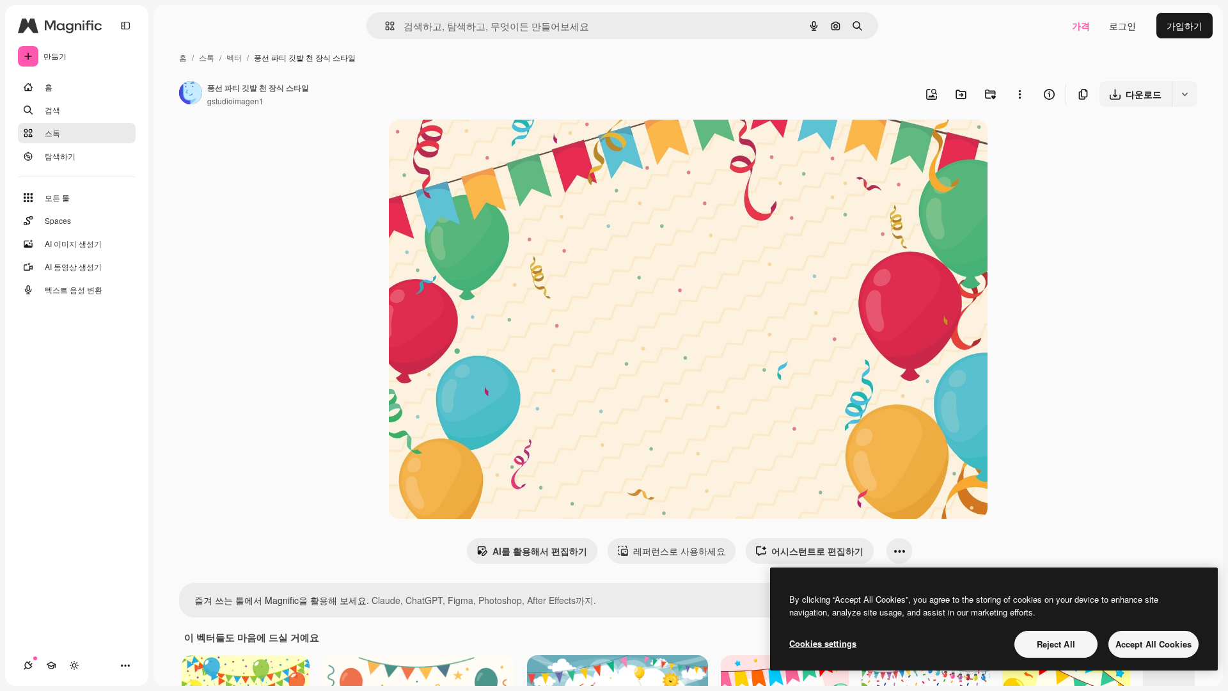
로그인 (1122, 25)
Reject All (1056, 644)
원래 (462, 144)
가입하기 (1184, 25)
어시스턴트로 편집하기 (817, 550)
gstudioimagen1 (235, 100)
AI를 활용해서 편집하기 (539, 550)
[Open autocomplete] (384, 26)
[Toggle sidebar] (125, 25)
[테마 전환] (74, 665)
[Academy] (51, 665)
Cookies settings (822, 643)
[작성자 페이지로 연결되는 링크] (190, 94)
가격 (1081, 25)
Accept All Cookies (1153, 644)
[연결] (28, 665)
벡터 (234, 57)
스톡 (206, 57)
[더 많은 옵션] (1019, 94)
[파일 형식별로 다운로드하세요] (1184, 94)
